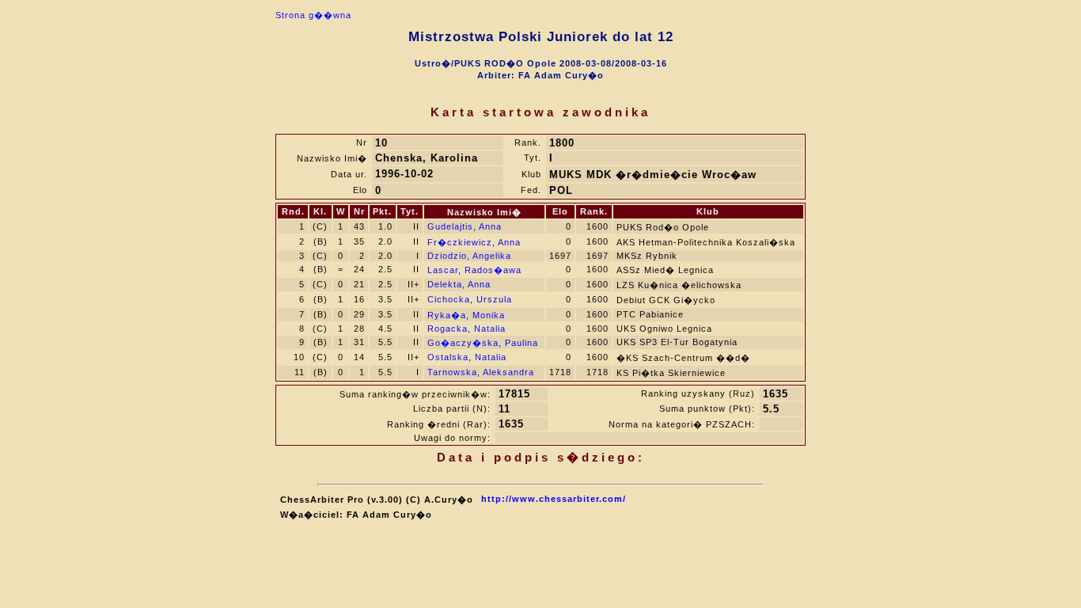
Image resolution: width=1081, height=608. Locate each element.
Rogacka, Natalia (466, 328)
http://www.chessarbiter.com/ (553, 499)
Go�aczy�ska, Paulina (482, 343)
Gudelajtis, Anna (464, 226)
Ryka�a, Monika (466, 315)
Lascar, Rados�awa (474, 270)
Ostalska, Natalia (466, 357)
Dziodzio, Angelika (469, 255)
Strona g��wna (313, 15)
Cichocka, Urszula (469, 299)
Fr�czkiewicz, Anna (474, 242)
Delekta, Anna (459, 284)
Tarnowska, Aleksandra (480, 372)
